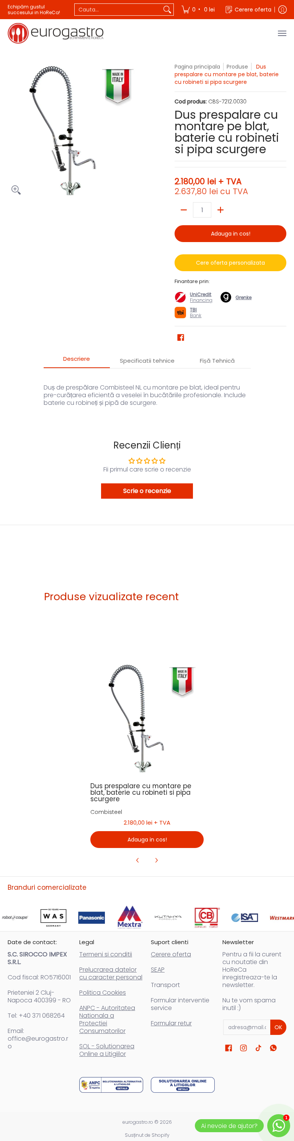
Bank (195, 312)
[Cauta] (167, 9)
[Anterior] (137, 860)
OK (278, 1027)
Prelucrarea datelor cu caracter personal (110, 973)
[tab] (77, 361)
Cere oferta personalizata (230, 263)
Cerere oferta (171, 954)
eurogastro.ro (137, 1122)
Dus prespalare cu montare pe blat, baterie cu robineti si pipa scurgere (140, 792)
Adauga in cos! (230, 233)
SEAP (158, 969)
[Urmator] (156, 860)
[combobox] (118, 9)
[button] (180, 337)
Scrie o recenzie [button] (147, 490)
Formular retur (171, 1023)
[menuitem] (199, 9)
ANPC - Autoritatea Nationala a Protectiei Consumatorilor (107, 1019)
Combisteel (106, 812)
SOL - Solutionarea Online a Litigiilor (106, 1050)
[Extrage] (184, 210)
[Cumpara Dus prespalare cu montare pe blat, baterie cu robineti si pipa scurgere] (146, 718)
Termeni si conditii (105, 954)
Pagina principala (197, 66)
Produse (237, 66)
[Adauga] (220, 210)
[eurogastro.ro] (55, 33)
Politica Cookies (102, 992)
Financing (201, 300)
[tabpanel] (147, 391)
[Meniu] (281, 33)
